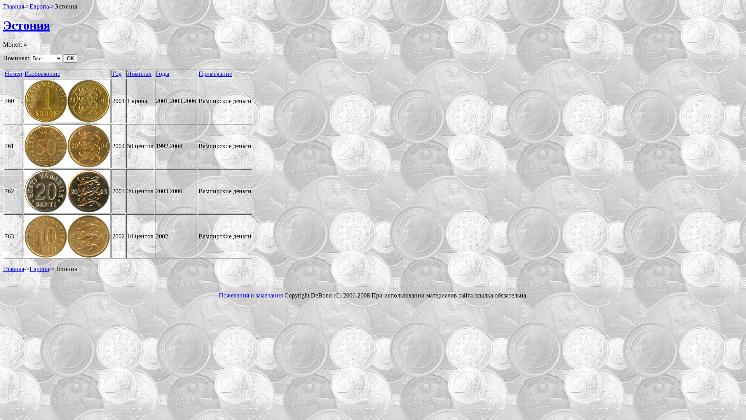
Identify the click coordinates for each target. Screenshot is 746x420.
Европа (39, 6)
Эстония (26, 25)
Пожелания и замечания (251, 295)
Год (117, 73)
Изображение (42, 73)
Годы (162, 73)
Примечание (215, 73)
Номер (13, 73)
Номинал (139, 73)
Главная (13, 6)
